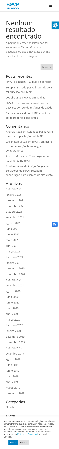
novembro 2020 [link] (15, 274)
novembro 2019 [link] (15, 342)
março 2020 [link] (13, 319)
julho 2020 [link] (12, 296)
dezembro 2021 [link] (15, 200)
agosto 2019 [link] (13, 359)
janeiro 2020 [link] (13, 331)
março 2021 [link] (13, 251)
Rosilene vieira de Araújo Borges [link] (25, 166)
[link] (55, 25)
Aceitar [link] (13, 442)
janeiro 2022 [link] (13, 194)
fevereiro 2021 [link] (14, 257)
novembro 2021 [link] (15, 206)
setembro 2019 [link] (15, 353)
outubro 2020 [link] (14, 280)
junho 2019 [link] (12, 370)
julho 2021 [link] (12, 228)
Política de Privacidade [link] (28, 434)
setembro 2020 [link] (15, 285)
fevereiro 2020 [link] (14, 325)
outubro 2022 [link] (14, 189)
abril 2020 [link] (12, 314)
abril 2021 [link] (12, 245)
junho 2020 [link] (12, 302)
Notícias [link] (11, 407)
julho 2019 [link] (12, 365)
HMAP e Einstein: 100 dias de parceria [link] (28, 81)
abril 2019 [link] (12, 382)
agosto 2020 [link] (13, 291)
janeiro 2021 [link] (13, 262)
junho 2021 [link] (12, 234)
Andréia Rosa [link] (14, 131)
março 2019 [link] (13, 387)
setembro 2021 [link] (15, 217)
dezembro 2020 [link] (15, 268)
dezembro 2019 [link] (15, 336)
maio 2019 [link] (12, 376)
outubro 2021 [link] (14, 211)
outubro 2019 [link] (14, 348)
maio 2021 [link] (12, 240)
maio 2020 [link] (12, 308)
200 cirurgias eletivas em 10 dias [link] (25, 97)
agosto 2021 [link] (13, 223)
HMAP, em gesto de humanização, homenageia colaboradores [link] (29, 146)
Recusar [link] (23, 442)
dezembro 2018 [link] (15, 393)
